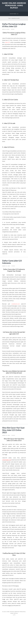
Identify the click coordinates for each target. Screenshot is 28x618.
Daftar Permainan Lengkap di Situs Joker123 (14, 25)
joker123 (7, 42)
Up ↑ (14, 615)
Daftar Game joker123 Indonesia (12, 261)
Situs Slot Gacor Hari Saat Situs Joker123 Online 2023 (13, 430)
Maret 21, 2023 (6, 265)
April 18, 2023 (5, 29)
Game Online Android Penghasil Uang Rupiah (14, 5)
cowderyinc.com (15, 304)
